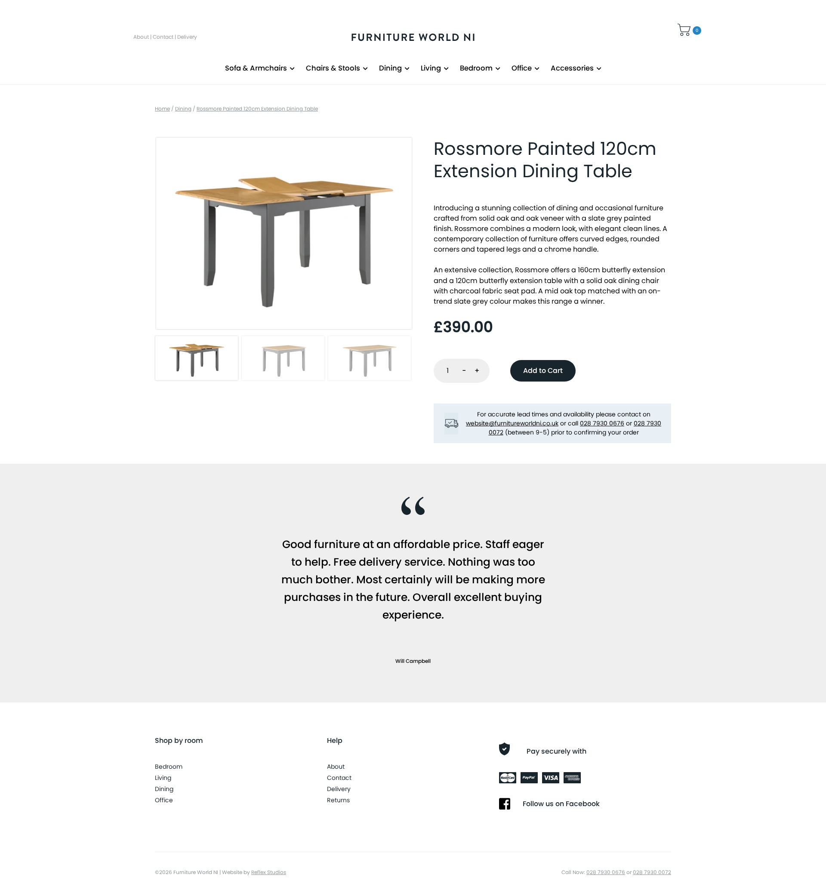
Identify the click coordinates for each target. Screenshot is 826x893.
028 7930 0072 (652, 872)
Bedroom (476, 68)
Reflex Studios (268, 872)
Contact (163, 36)
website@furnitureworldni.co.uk (512, 423)
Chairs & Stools (333, 68)
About (141, 36)
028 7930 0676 (602, 423)
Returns (338, 800)
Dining (390, 68)
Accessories (572, 68)
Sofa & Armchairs (256, 68)
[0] (685, 28)
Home (162, 108)
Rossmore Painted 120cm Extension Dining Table (257, 108)
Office (522, 68)
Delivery (187, 36)
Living (431, 68)
